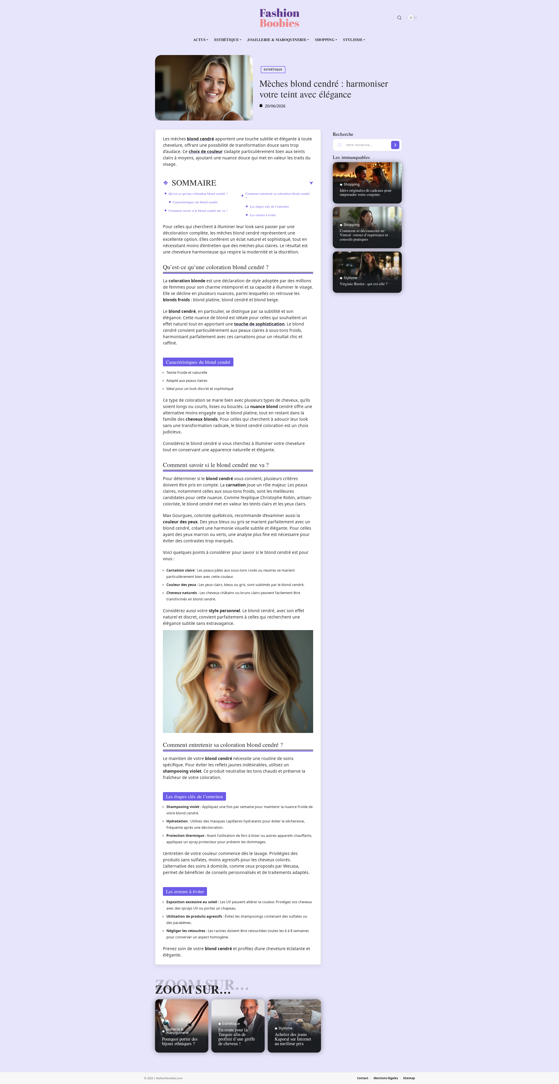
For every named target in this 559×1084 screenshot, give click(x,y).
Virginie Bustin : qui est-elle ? (363, 283)
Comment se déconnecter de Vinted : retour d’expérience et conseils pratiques (364, 234)
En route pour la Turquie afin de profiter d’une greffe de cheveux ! (236, 1036)
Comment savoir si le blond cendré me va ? (198, 210)
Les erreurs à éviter (263, 215)
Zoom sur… (193, 989)
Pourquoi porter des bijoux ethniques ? (180, 1041)
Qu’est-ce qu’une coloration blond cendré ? (198, 193)
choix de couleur (206, 151)
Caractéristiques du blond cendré (195, 202)
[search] (399, 17)
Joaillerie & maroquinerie (177, 1030)
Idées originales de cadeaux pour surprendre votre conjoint (366, 192)
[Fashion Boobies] (279, 18)
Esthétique (273, 69)
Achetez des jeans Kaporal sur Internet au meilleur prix (293, 1038)
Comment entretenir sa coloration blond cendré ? (277, 195)
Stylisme (285, 1028)
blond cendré (200, 139)
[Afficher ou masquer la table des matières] (264, 183)
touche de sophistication (259, 324)
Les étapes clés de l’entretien (269, 206)
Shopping (352, 184)
